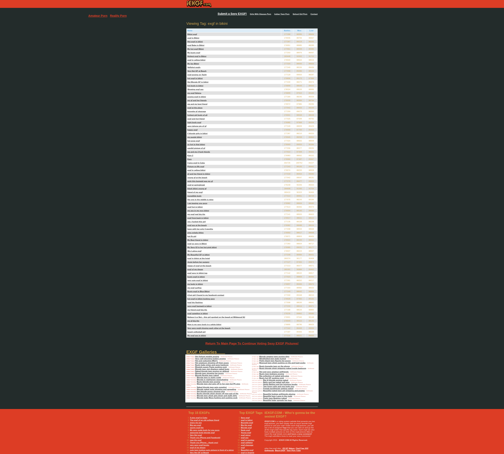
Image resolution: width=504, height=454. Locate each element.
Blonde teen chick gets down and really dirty (217, 396)
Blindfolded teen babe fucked (272, 359)
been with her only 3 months (200, 229)
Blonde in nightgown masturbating (212, 380)
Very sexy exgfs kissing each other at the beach (208, 328)
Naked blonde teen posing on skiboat (212, 371)
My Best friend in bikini (197, 240)
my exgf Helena (194, 93)
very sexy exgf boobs (199, 445)
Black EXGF (280, 450)
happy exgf (192, 130)
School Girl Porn (300, 14)
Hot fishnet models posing (207, 356)
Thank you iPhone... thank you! (204, 443)
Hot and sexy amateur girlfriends (274, 372)
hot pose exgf (193, 141)
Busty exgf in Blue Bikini (198, 291)
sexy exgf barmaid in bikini (199, 306)
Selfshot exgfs (193, 67)
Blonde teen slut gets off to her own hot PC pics (218, 384)
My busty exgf (193, 53)
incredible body (194, 196)
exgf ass (244, 438)
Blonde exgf (246, 428)
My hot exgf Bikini (195, 49)
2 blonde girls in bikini (197, 133)
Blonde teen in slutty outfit (209, 377)
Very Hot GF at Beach (196, 71)
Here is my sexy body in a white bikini (204, 324)
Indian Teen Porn (282, 14)
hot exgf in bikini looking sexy (201, 299)
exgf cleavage (247, 445)
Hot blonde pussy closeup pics (211, 391)
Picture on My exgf (195, 166)
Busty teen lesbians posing (271, 374)
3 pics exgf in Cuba (196, 163)
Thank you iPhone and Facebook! (205, 438)
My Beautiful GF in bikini (198, 255)
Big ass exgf (195, 425)
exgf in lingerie (247, 453)
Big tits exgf (246, 425)
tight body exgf (194, 122)
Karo (189, 159)
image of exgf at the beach (199, 266)
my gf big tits (193, 321)
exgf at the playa (194, 108)
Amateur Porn (97, 15)
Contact (314, 14)
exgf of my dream (195, 269)
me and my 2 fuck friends (198, 152)
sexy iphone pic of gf (196, 126)
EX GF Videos (289, 448)
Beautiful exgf (247, 450)
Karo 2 (190, 155)
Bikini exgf (192, 34)
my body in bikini (195, 284)
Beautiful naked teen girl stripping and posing (284, 391)
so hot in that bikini (196, 144)
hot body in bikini (195, 86)
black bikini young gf (196, 189)
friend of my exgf (195, 192)
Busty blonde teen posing (208, 382)
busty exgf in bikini (196, 277)
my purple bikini (194, 137)
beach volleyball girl (196, 332)
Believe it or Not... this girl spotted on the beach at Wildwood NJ (216, 317)
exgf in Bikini (193, 38)
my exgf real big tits (196, 214)
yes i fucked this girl (196, 222)
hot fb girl (191, 236)
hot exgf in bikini (195, 78)
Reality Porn (118, 15)
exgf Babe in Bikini (195, 45)
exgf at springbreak (196, 185)
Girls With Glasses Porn (260, 14)
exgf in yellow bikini (196, 60)
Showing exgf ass (195, 89)
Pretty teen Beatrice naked (275, 398)
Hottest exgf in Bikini (196, 56)
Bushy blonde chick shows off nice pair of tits (217, 393)
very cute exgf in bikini (197, 280)
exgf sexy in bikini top (197, 273)
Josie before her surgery (198, 262)
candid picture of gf (196, 148)
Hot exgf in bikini (195, 42)
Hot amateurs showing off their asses (212, 363)
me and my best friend (197, 104)
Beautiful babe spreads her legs (277, 400)
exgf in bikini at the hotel (198, 258)
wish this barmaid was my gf (200, 181)
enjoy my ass (196, 423)
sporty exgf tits (197, 428)
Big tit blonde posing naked (275, 380)
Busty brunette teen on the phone (274, 366)
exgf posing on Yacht (197, 75)
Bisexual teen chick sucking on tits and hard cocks (282, 363)
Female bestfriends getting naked (278, 388)
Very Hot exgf (196, 435)
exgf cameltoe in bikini (197, 313)
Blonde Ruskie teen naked (207, 375)
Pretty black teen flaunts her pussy (275, 361)
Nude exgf (245, 430)
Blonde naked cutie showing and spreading (216, 389)
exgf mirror (246, 435)
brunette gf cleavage (196, 111)
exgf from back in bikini (198, 218)
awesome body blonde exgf (202, 433)
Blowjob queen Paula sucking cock (211, 367)
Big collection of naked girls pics (274, 376)
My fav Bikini (193, 64)
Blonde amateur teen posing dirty (274, 356)
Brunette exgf (247, 423)
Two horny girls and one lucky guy (278, 386)
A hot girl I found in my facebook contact (205, 295)
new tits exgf (195, 440)
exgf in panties (247, 440)
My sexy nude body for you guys (204, 430)
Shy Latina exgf (194, 251)
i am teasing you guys (197, 203)
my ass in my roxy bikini (198, 211)
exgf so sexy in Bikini (197, 244)
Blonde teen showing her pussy (209, 373)
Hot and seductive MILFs (206, 361)
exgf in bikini (247, 420)
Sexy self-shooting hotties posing (210, 359)
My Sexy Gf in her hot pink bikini (202, 247)
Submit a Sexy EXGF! (232, 13)
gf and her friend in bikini (198, 174)
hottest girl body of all (197, 115)
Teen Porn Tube (294, 450)
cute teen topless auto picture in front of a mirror (212, 450)
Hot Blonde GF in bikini (197, 82)
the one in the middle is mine (200, 200)
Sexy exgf (245, 418)
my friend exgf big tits (197, 310)
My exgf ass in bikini (196, 335)
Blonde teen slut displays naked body (212, 369)
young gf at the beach (197, 177)
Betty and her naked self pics (276, 382)
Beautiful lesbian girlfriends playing (279, 394)
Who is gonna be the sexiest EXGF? (216, 4)
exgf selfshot (247, 443)
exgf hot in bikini (195, 207)
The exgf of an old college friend (204, 420)
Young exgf (246, 433)
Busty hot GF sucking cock (271, 378)
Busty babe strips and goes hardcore (212, 365)
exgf (243, 448)
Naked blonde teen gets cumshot (212, 387)
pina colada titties (195, 233)
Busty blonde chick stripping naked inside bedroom (282, 368)
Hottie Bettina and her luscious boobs (280, 384)
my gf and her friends (197, 100)
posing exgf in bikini (196, 97)
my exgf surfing (194, 288)
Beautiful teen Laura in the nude (277, 396)
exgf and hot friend (196, 119)
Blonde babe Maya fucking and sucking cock (217, 398)
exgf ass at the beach (197, 225)
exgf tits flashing (195, 302)
